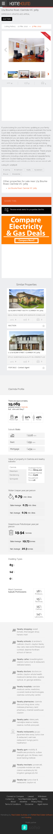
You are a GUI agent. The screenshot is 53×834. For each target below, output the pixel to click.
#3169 (28, 170)
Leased (31, 796)
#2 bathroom (18, 170)
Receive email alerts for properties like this (27, 209)
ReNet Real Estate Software (42, 815)
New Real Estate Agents (27, 799)
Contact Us (9, 799)
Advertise (23, 802)
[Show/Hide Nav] (3, 3)
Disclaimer (29, 804)
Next (49, 76)
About (13, 802)
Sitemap (44, 799)
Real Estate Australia (19, 815)
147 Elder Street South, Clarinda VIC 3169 (25, 310)
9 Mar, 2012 (36, 26)
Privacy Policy (36, 802)
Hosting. (28, 817)
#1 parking (6, 170)
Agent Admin (43, 804)
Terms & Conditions (13, 804)
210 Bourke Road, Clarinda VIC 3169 (22, 188)
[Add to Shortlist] (43, 326)
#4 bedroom (38, 170)
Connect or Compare (15, 796)
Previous (4, 76)
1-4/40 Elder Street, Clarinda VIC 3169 (24, 352)
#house (5, 174)
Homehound (26, 3)
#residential (16, 174)
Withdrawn (42, 796)
